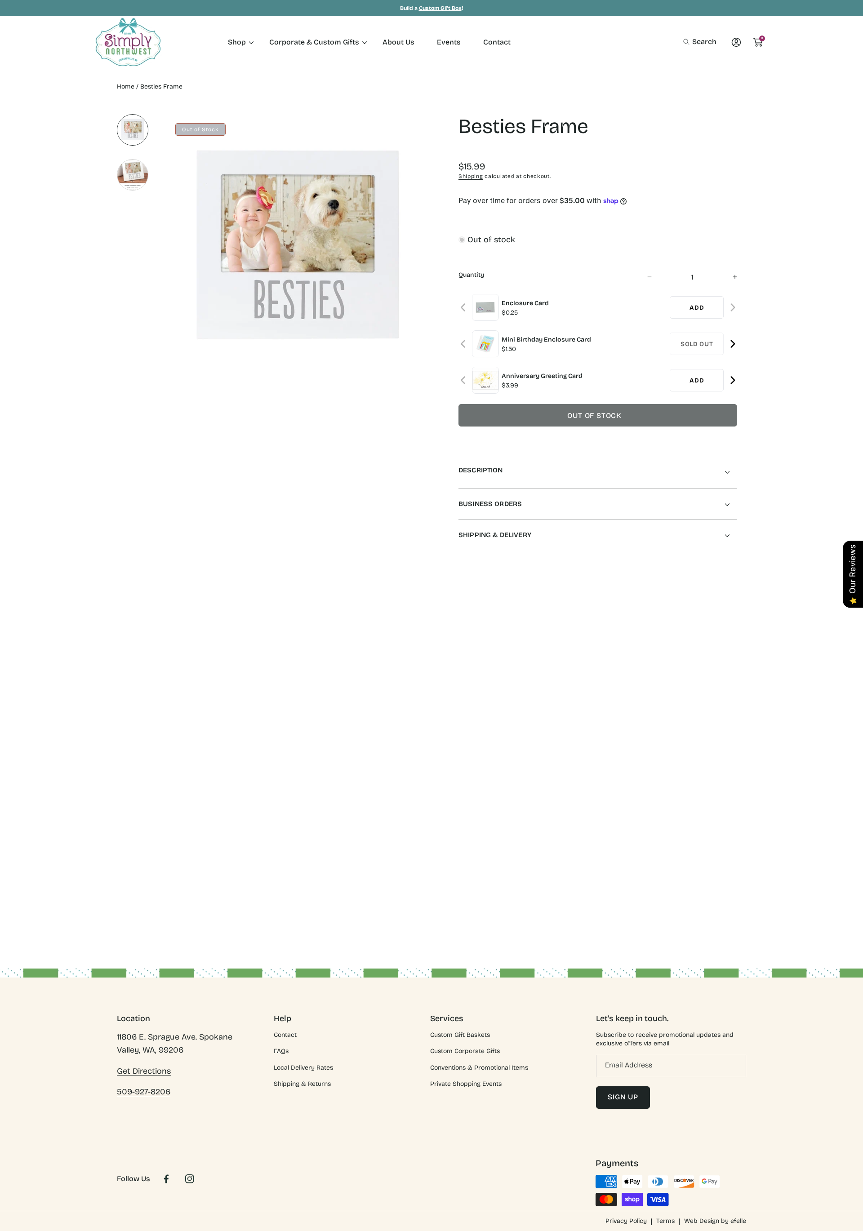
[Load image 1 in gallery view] (132, 130)
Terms (665, 1221)
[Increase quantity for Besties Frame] (727, 277)
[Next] (732, 307)
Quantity (471, 275)
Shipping (470, 176)
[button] (699, 42)
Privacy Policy (626, 1221)
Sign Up (623, 1097)
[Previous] (464, 307)
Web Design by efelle (715, 1221)
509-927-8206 (143, 1092)
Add (697, 307)
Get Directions (144, 1071)
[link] (237, 42)
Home (125, 86)
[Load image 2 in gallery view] (132, 175)
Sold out (697, 344)
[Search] (688, 42)
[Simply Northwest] (128, 42)
